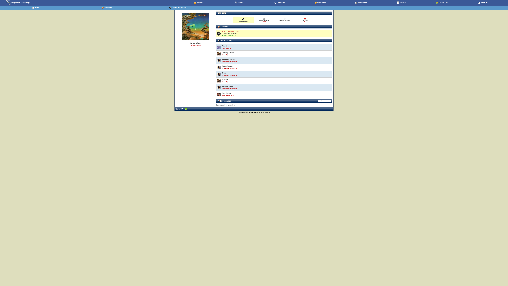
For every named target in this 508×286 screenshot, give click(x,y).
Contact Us (180, 109)
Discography (362, 2)
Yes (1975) (108, 7)
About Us (483, 2)
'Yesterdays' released (179, 7)
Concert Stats (443, 2)
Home (36, 7)
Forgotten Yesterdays (20, 3)
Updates (199, 2)
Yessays (403, 2)
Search (240, 2)
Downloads (281, 2)
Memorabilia (321, 2)
